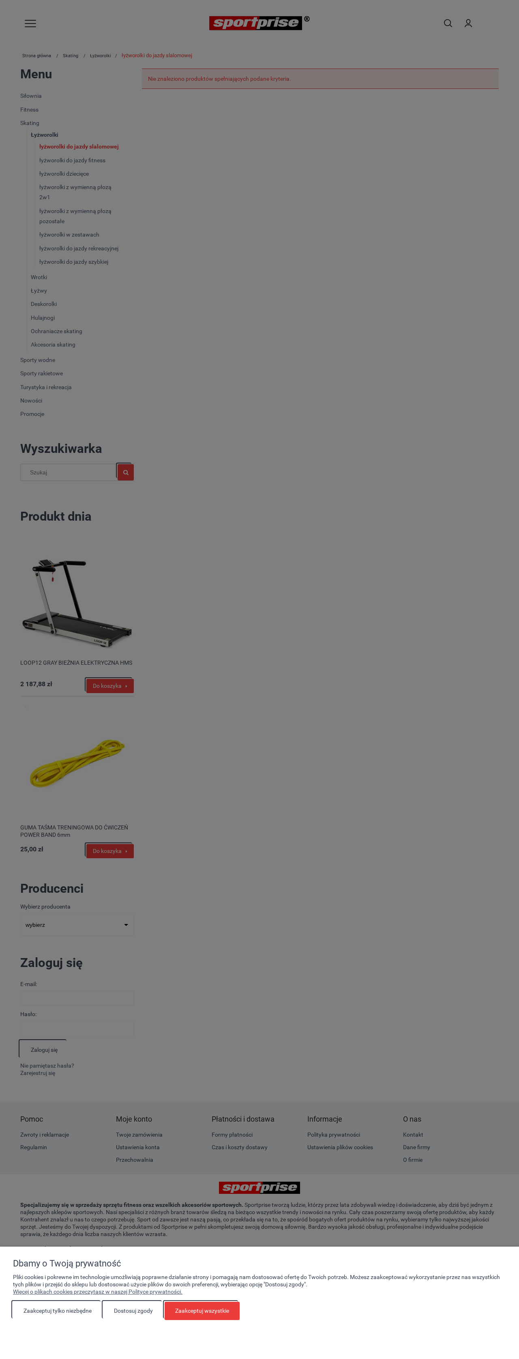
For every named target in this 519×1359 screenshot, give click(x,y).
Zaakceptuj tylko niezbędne (58, 1310)
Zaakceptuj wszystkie (202, 1310)
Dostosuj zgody (133, 1310)
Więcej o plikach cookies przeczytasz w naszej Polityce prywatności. (97, 1291)
